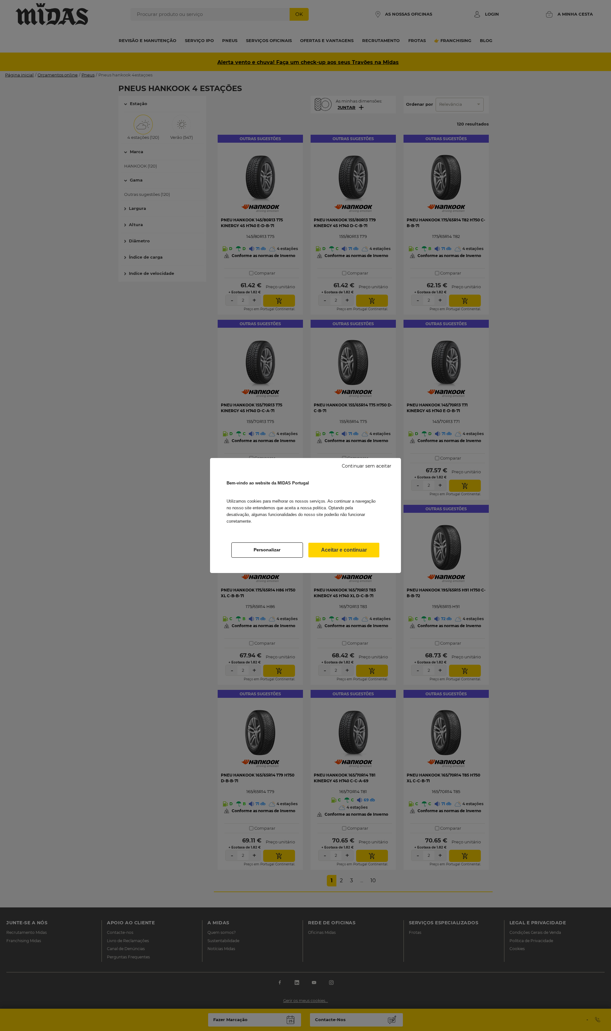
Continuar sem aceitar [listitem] (366, 466)
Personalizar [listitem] (267, 549)
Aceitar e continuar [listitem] (344, 550)
